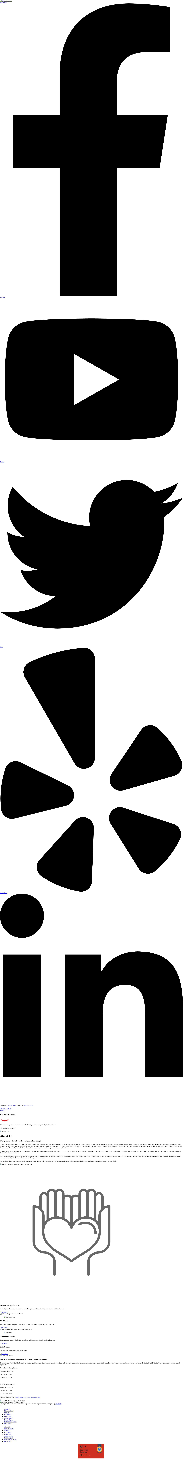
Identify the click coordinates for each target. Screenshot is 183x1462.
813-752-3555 (28, 1105)
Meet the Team (8, 1411)
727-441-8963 (11, 1105)
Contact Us (7, 1423)
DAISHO (58, 1404)
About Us (7, 1409)
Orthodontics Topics (10, 1422)
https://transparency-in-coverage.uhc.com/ (27, 1397)
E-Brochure (7, 1416)
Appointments (8, 1418)
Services (6, 1413)
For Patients (7, 1414)
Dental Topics (8, 1420)
